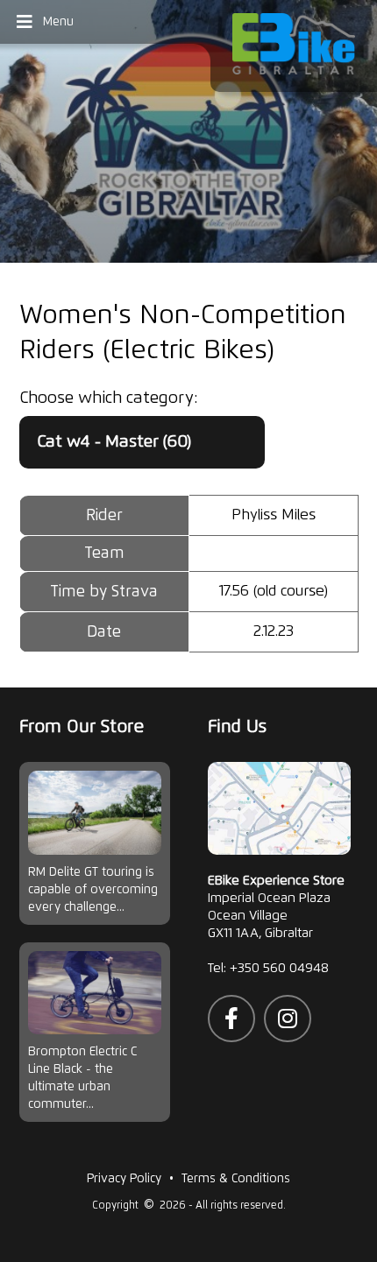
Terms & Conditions (235, 1179)
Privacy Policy (124, 1179)
